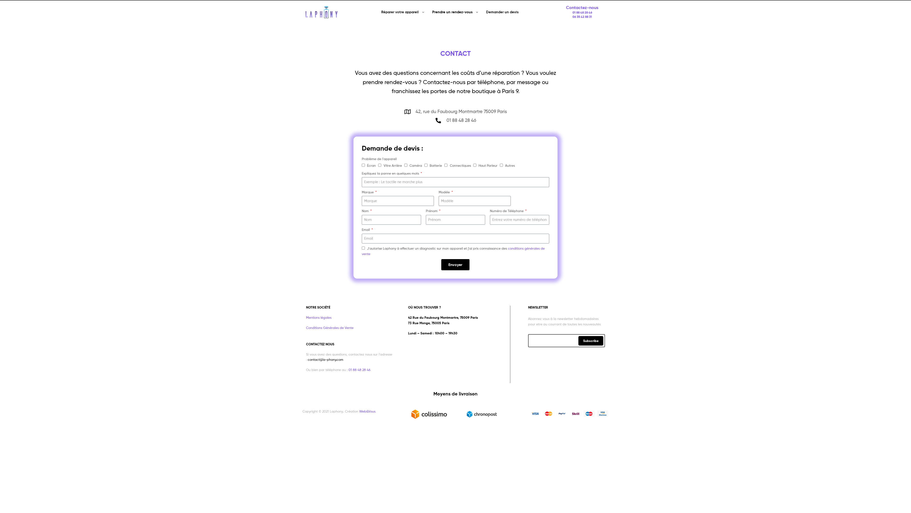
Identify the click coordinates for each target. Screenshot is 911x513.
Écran (371, 165)
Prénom (432, 211)
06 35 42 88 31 (582, 17)
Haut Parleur (488, 165)
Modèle (445, 192)
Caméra (415, 165)
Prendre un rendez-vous (452, 12)
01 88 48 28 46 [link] (360, 370)
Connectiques (460, 165)
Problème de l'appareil (379, 159)
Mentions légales (318, 317)
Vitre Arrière (393, 165)
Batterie (436, 165)
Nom (366, 211)
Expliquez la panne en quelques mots (391, 173)
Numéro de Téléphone (507, 211)
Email (366, 230)
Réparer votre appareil (400, 12)
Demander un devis (502, 12)
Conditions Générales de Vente (329, 328)
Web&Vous (367, 411)
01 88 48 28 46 (582, 12)
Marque (368, 192)
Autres (510, 165)
